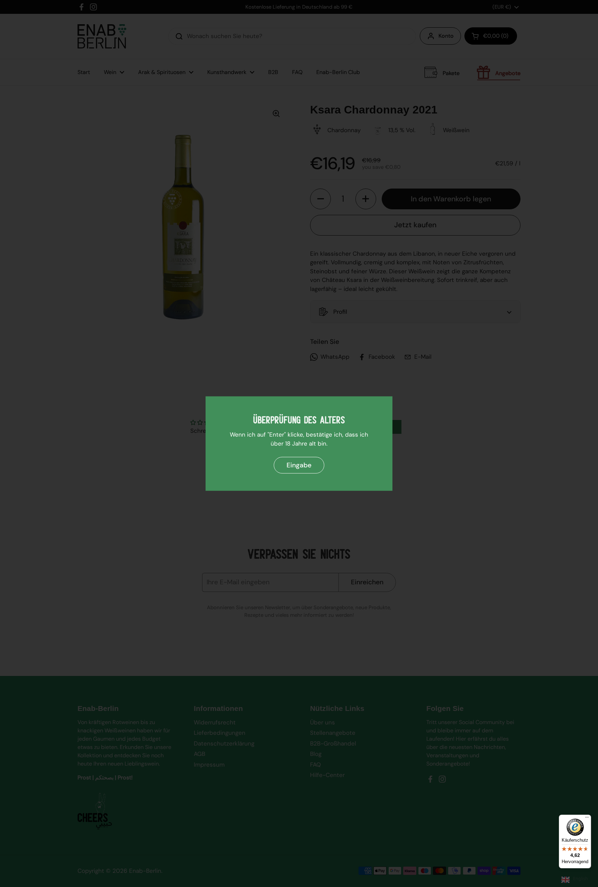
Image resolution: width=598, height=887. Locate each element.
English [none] (580, 878)
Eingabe (299, 464)
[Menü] (587, 819)
